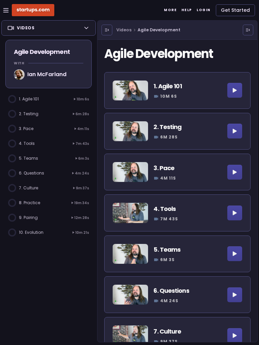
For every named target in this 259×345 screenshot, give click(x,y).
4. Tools (164, 209)
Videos (124, 30)
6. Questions (171, 290)
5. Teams (166, 249)
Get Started (235, 10)
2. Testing (167, 127)
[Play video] (234, 90)
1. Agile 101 (167, 86)
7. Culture (167, 331)
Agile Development (159, 30)
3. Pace (163, 168)
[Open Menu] (107, 30)
